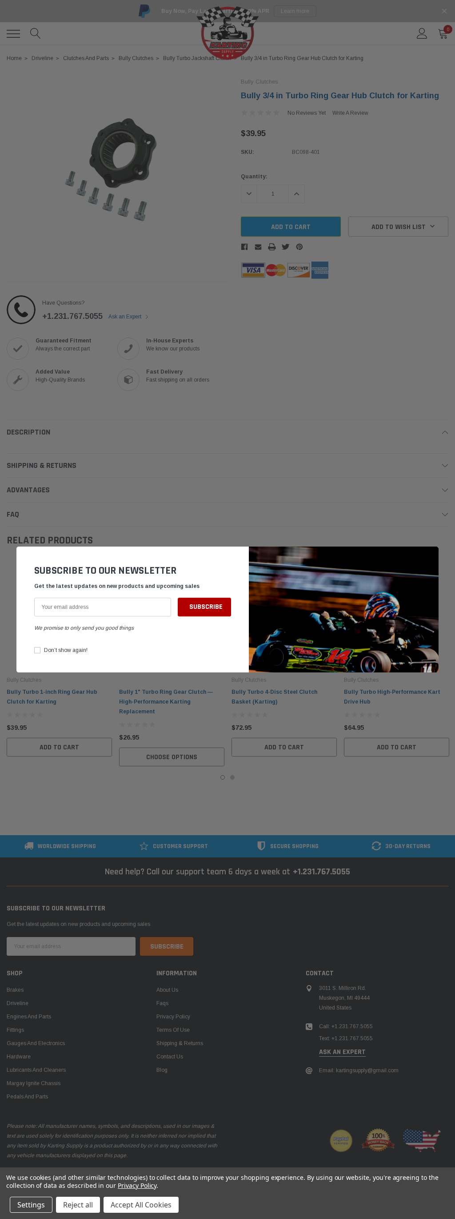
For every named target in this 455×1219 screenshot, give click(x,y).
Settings (31, 1205)
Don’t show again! (66, 650)
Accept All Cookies (141, 1205)
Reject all (78, 1205)
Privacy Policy (137, 1185)
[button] (429, 557)
